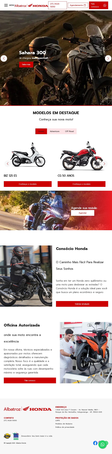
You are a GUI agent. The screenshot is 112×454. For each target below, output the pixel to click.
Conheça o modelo (28, 184)
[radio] (41, 131)
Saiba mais (26, 64)
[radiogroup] (56, 131)
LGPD (57, 420)
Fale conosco (30, 380)
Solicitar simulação (82, 304)
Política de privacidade (64, 427)
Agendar (83, 212)
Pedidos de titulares (63, 424)
